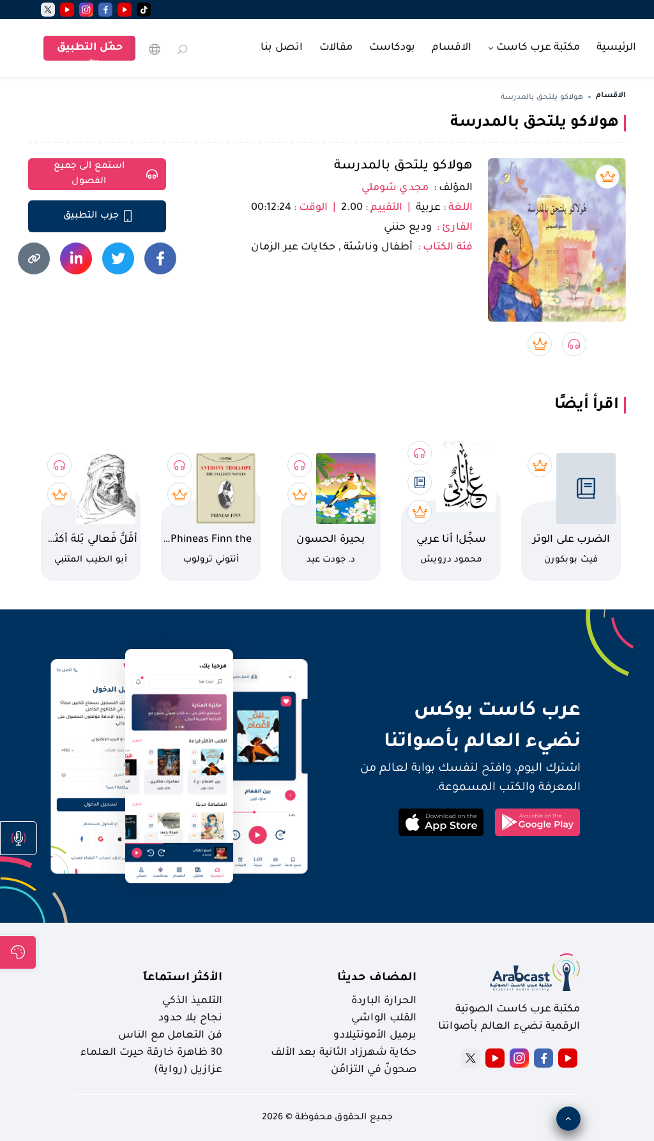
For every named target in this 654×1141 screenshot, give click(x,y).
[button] (18, 838)
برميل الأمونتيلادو (374, 1035)
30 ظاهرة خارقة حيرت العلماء (151, 1053)
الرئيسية (616, 48)
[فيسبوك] (105, 9)
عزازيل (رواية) (188, 1070)
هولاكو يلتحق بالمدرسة (403, 167)
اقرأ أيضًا (586, 405)
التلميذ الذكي (192, 1001)
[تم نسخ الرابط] (34, 258)
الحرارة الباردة (383, 1001)
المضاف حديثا (376, 978)
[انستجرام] (86, 9)
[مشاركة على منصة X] (118, 258)
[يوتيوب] (124, 9)
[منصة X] (471, 1058)
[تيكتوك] (143, 9)
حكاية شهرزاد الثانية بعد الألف (343, 1053)
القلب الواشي (383, 1018)
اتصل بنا (282, 48)
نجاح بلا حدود (190, 1018)
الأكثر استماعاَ (182, 978)
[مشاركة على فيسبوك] (160, 258)
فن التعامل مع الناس (170, 1035)
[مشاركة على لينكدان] (76, 258)
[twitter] (47, 9)
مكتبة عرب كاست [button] (537, 48)
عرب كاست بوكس (458, 711)
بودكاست (392, 48)
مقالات (336, 48)
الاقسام (451, 48)
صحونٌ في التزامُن (373, 1070)
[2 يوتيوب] (67, 9)
